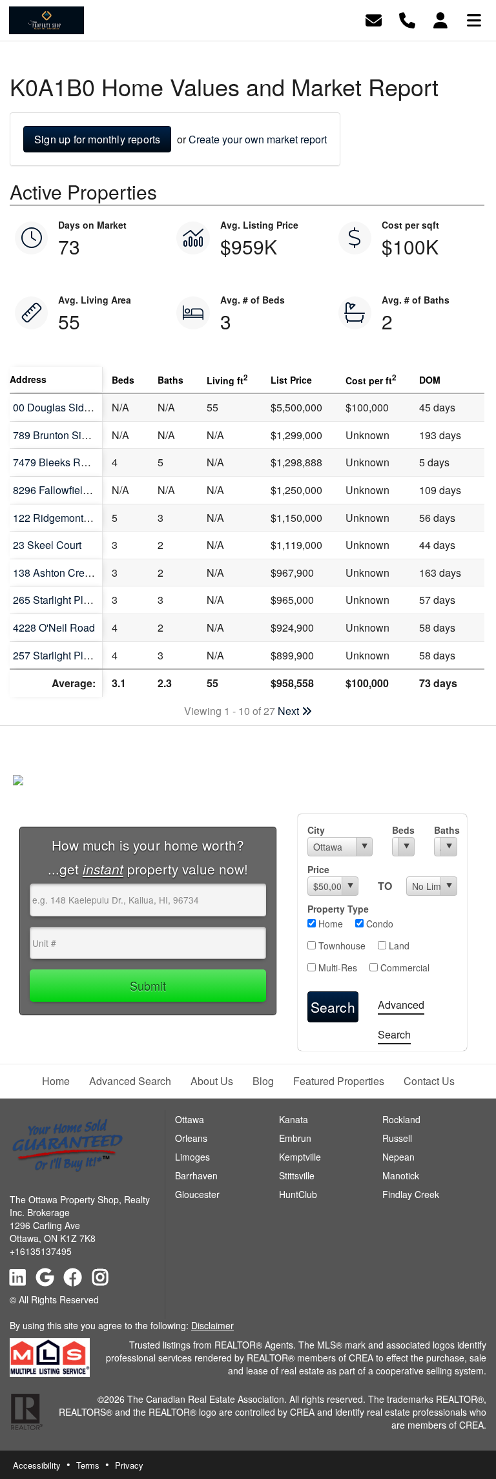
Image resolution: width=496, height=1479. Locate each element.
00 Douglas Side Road (65, 407)
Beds (403, 829)
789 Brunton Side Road (67, 435)
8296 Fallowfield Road (64, 489)
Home (329, 923)
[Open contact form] (374, 19)
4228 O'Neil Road (54, 627)
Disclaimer (212, 1325)
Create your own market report (258, 139)
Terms (87, 1465)
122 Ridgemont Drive (61, 517)
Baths (445, 829)
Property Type (338, 908)
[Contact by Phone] (407, 19)
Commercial (403, 967)
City (316, 829)
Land (397, 945)
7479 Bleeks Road (55, 462)
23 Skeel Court (47, 544)
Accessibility (37, 1465)
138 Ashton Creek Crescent (76, 572)
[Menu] (474, 19)
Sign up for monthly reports (97, 139)
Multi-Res (336, 967)
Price (318, 869)
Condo (378, 923)
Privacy (129, 1465)
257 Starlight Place (56, 655)
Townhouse (341, 945)
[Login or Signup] (440, 19)
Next (290, 710)
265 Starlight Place (56, 599)
